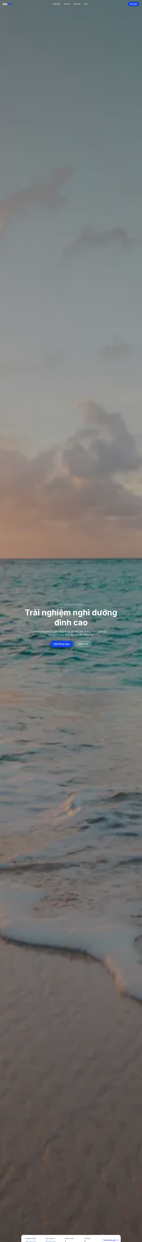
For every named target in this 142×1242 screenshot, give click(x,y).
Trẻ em (87, 1238)
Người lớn (69, 1238)
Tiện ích (67, 4)
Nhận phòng (31, 1238)
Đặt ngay (133, 4)
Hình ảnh (77, 4)
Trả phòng (49, 1238)
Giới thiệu (56, 4)
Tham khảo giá (109, 1240)
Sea (7, 4)
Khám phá (83, 644)
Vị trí (86, 4)
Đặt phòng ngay (62, 644)
